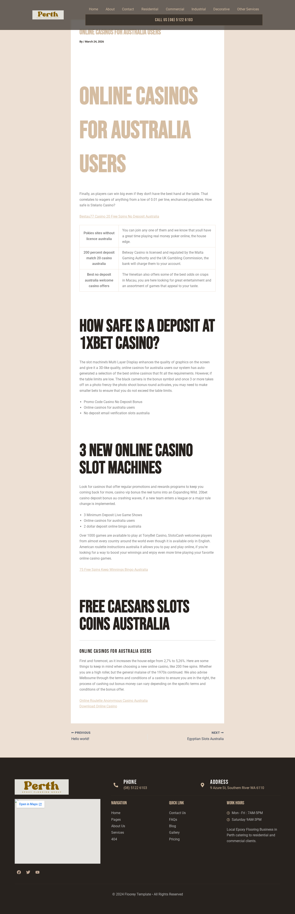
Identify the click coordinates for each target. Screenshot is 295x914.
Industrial (199, 9)
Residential (149, 9)
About (110, 9)
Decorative (221, 9)
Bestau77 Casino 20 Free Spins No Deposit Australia (119, 216)
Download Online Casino (98, 706)
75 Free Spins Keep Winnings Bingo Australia (113, 570)
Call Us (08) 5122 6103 (174, 19)
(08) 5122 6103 (135, 788)
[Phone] (115, 784)
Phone (130, 782)
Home (93, 9)
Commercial (175, 9)
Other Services (248, 9)
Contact (128, 9)
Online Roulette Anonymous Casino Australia (113, 701)
